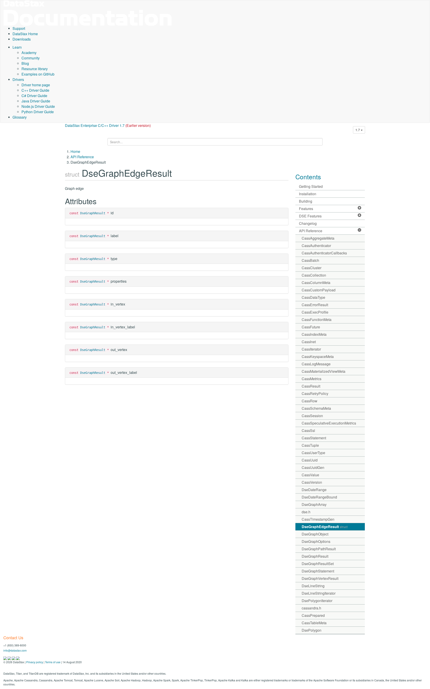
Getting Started (311, 186)
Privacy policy (34, 662)
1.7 (358, 130)
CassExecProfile (315, 312)
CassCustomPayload (318, 289)
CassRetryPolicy (315, 393)
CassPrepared (313, 615)
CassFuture (311, 326)
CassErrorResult (315, 304)
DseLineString (313, 585)
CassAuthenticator (316, 245)
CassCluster (311, 267)
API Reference (82, 156)
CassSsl (308, 430)
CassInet (309, 341)
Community (31, 58)
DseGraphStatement (318, 571)
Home (75, 151)
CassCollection (314, 275)
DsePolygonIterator (317, 600)
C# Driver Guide (34, 95)
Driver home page (36, 84)
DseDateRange (314, 489)
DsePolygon (311, 630)
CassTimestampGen (318, 519)
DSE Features (310, 216)
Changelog (308, 223)
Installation (307, 193)
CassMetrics (311, 378)
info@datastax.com (15, 650)
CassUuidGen (313, 467)
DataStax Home (25, 33)
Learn (17, 47)
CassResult (311, 386)
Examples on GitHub (38, 74)
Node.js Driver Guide (38, 106)
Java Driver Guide (36, 101)
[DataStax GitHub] (18, 658)
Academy (29, 52)
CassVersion (312, 482)
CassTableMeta (314, 622)
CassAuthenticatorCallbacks (324, 253)
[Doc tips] (10, 658)
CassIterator (311, 349)
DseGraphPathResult (319, 548)
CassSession (312, 415)
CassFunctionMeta (316, 319)
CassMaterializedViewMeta (323, 371)
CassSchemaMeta (316, 408)
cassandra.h (311, 608)
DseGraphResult (92, 213)
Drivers (18, 79)
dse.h (306, 511)
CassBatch (310, 260)
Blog (25, 63)
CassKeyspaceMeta (318, 356)
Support (19, 28)
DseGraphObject (315, 534)
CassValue (310, 474)
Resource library (35, 68)
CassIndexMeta (314, 334)
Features (306, 208)
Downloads (22, 39)
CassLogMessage (316, 363)
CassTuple (310, 445)
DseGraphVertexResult (320, 578)
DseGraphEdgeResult (325, 526)
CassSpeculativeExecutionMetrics (329, 423)
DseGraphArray (314, 504)
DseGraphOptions (316, 541)
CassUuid (310, 460)
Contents (308, 176)
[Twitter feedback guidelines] (14, 658)
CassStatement (314, 437)
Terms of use (52, 662)
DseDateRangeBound (319, 497)
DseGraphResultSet (318, 563)
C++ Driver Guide (35, 90)
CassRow (309, 400)
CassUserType (313, 452)
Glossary (20, 117)
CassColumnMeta (316, 282)
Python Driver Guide (38, 111)
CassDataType (313, 297)
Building (305, 201)
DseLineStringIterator (318, 593)
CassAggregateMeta (318, 238)
